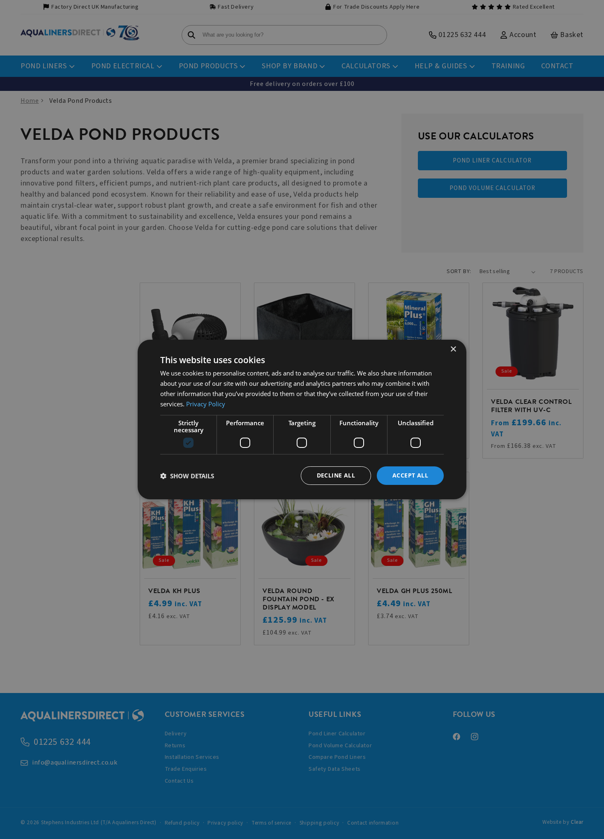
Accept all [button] (410, 475)
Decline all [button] (336, 475)
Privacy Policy (205, 404)
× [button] (453, 349)
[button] (187, 475)
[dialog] (302, 419)
